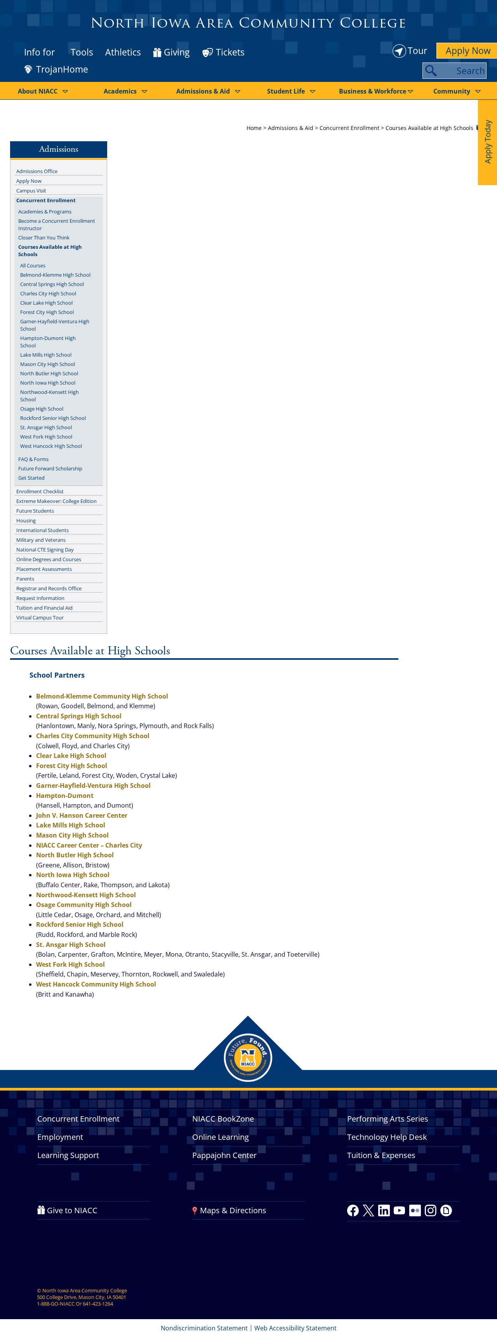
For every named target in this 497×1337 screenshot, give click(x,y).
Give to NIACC (72, 1210)
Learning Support (68, 1155)
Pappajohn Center (224, 1155)
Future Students (35, 510)
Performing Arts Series (387, 1118)
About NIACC (37, 91)
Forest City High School (47, 312)
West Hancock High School (51, 445)
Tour (417, 50)
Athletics (123, 52)
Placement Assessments (44, 568)
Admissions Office (36, 171)
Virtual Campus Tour (40, 617)
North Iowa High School (47, 382)
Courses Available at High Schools (50, 250)
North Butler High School (49, 373)
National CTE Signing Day (45, 549)
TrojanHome (62, 69)
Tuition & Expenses (381, 1155)
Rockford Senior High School (53, 417)
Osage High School (41, 408)
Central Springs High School (52, 284)
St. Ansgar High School (46, 427)
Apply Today (487, 142)
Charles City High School (48, 293)
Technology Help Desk (387, 1137)
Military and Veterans (41, 539)
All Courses (32, 265)
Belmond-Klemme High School (55, 274)
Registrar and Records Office (49, 588)
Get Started (31, 477)
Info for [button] (39, 52)
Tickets (230, 52)
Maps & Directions (233, 1210)
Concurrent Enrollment (349, 128)
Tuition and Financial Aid (44, 607)
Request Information (40, 598)
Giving (176, 52)
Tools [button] (82, 52)
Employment (60, 1137)
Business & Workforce (372, 91)
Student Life (286, 91)
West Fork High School (46, 436)
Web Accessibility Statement (295, 1328)
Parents (25, 578)
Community (451, 91)
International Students (42, 530)
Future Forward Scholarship (50, 468)
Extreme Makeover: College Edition (56, 501)
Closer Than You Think (44, 237)
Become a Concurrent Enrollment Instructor (56, 224)
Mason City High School (47, 364)
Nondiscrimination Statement (204, 1328)
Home (254, 128)
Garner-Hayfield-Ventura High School (54, 325)
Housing (26, 520)
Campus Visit (31, 190)
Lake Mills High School (45, 354)
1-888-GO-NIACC (56, 1303)
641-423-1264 (98, 1303)
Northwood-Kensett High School (49, 395)
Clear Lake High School (46, 302)
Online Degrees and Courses (48, 559)
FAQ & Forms (33, 459)
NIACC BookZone (223, 1118)
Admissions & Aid (203, 91)
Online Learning (220, 1137)
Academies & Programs (44, 211)
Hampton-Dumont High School (48, 342)
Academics (120, 91)
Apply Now (29, 180)
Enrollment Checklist (40, 491)
